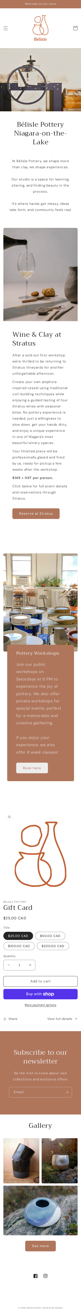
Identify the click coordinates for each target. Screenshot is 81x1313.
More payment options (40, 1005)
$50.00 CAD (50, 936)
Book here (32, 768)
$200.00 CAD (53, 946)
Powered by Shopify (53, 1308)
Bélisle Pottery (34, 1308)
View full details (59, 1019)
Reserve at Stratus (36, 513)
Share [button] (13, 1019)
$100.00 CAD (19, 946)
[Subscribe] (67, 1092)
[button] (6, 28)
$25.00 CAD (18, 936)
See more (40, 1246)
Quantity (9, 956)
